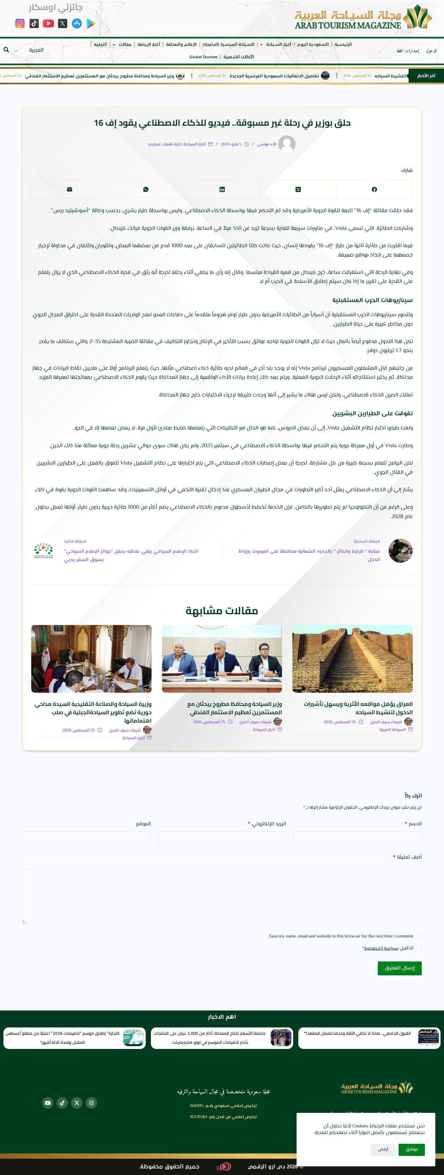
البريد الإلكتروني (267, 824)
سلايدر (154, 144)
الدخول (431, 51)
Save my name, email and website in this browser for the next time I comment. (340, 936)
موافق (411, 1149)
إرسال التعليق (400, 968)
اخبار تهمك (171, 144)
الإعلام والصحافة (181, 45)
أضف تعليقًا (407, 857)
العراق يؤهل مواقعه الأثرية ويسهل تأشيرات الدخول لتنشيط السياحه (358, 708)
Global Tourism (203, 57)
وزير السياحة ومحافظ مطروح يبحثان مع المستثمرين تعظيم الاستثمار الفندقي (117, 76)
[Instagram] (91, 1103)
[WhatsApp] (146, 189)
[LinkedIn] (222, 189)
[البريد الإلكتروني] (69, 189)
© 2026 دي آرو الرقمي (276, 1166)
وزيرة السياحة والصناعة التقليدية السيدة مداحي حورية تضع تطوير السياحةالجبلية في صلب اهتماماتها (93, 712)
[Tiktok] (62, 1103)
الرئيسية (343, 45)
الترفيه (100, 45)
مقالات (125, 45)
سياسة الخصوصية (381, 948)
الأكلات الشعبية (238, 57)
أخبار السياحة (278, 45)
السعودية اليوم (312, 45)
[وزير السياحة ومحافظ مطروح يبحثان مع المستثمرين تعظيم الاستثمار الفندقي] (222, 659)
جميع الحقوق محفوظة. (169, 1166)
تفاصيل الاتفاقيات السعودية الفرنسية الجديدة (292, 76)
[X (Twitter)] (298, 189)
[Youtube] (47, 1103)
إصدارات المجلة (408, 51)
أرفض (383, 1149)
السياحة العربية (392, 730)
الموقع (143, 824)
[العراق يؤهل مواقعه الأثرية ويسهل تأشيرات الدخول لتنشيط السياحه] (352, 659)
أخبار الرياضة (148, 45)
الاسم (413, 824)
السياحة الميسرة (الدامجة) (228, 45)
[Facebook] (374, 189)
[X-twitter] (77, 1103)
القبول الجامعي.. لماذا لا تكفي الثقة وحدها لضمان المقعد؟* (357, 1033)
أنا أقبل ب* (387, 948)
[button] (6, 49)
